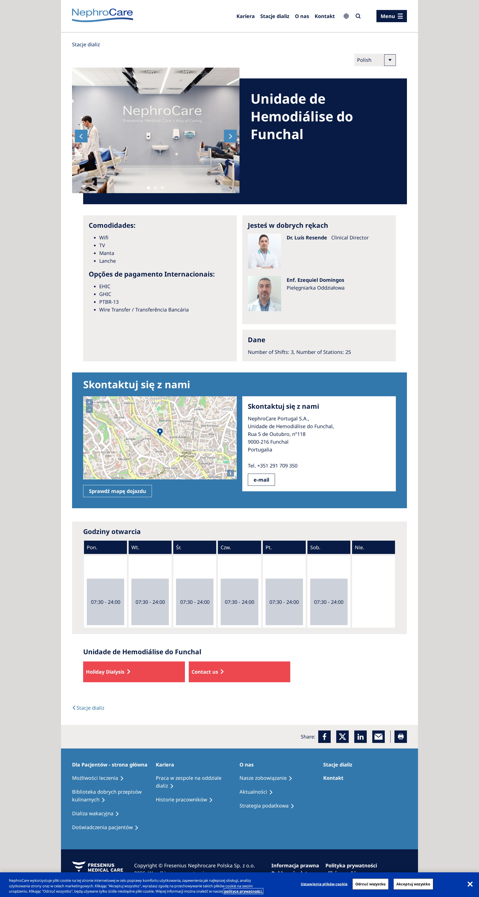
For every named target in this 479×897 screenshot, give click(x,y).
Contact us (205, 671)
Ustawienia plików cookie (324, 883)
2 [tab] (155, 187)
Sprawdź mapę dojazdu (117, 491)
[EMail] (378, 736)
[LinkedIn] (360, 736)
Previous (81, 136)
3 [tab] (162, 187)
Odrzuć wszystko (370, 883)
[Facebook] (324, 736)
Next (230, 136)
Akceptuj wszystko (413, 883)
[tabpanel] (156, 130)
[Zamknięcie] (470, 884)
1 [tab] (148, 187)
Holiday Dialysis (105, 671)
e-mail (261, 479)
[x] (342, 736)
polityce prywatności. (243, 891)
